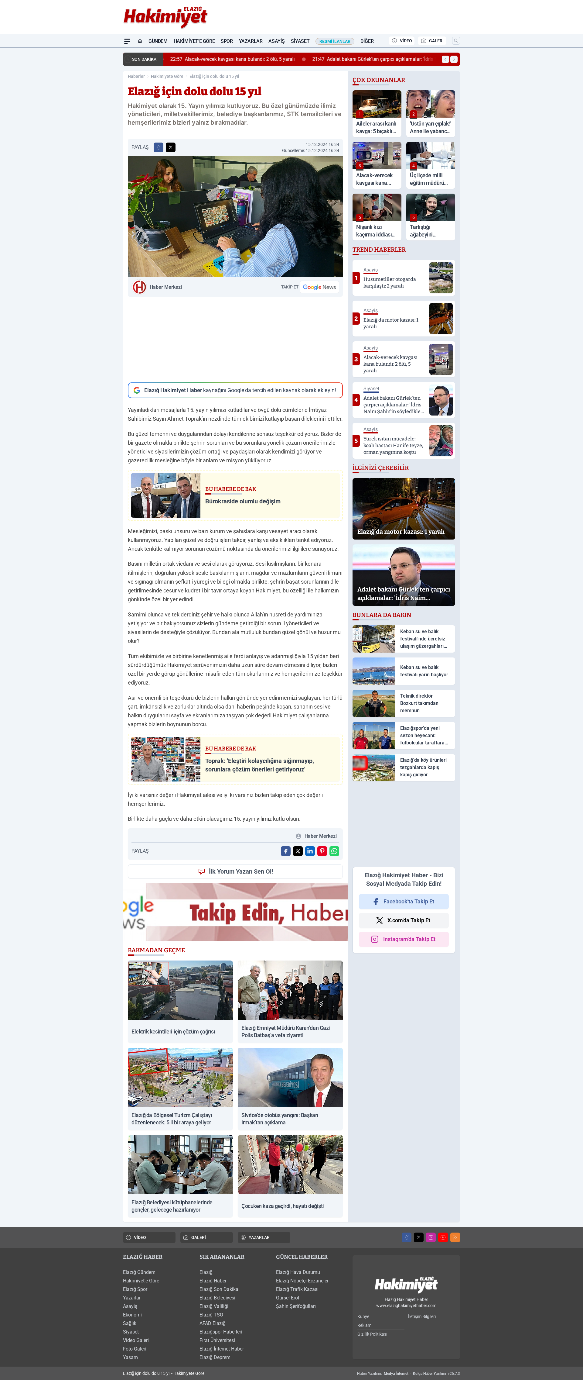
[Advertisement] (235, 340)
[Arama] (456, 41)
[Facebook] (406, 1237)
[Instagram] (431, 1237)
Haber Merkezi (166, 287)
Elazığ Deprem (214, 1357)
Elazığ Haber (213, 1281)
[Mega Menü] (127, 41)
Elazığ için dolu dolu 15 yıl (214, 76)
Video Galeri (136, 1340)
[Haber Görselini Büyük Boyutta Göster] (235, 216)
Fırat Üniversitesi (217, 1340)
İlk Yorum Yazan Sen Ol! (241, 871)
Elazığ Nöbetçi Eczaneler (302, 1281)
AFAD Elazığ (212, 1323)
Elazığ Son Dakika (218, 1289)
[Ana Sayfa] (140, 41)
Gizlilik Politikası (372, 1334)
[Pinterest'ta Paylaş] (322, 851)
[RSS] (455, 1237)
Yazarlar (251, 41)
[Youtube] (443, 1237)
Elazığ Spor (135, 1289)
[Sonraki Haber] (454, 59)
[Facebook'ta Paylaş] (158, 147)
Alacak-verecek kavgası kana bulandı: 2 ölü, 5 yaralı (230, 59)
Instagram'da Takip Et (409, 939)
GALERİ (436, 40)
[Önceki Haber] (445, 59)
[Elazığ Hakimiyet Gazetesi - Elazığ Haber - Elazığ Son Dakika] (406, 1285)
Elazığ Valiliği (213, 1306)
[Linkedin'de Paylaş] (310, 851)
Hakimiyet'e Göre (194, 41)
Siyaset (300, 41)
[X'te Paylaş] (171, 147)
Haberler (136, 76)
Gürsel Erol (287, 1298)
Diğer (366, 41)
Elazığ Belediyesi (217, 1298)
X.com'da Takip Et (408, 920)
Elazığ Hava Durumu (298, 1272)
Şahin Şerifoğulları (296, 1306)
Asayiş (276, 41)
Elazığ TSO (211, 1315)
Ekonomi (132, 1315)
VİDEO (406, 40)
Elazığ (206, 1272)
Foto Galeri (134, 1349)
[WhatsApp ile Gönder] (334, 851)
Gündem (158, 41)
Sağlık (129, 1323)
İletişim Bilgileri (422, 1316)
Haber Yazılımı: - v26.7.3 (408, 1373)
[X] (419, 1237)
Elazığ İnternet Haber (221, 1349)
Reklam (364, 1325)
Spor (227, 41)
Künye (363, 1316)
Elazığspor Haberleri (220, 1332)
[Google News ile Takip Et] (319, 287)
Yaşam (130, 1357)
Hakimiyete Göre (167, 76)
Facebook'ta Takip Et (409, 901)
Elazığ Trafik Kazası (297, 1289)
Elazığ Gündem (139, 1272)
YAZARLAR (259, 1237)
